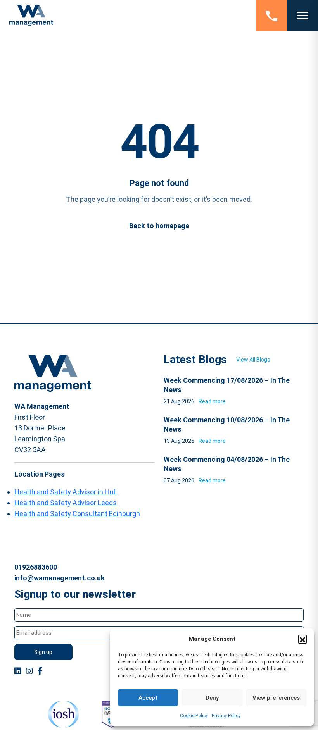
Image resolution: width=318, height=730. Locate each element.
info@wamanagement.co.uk (59, 578)
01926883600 (35, 567)
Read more (212, 401)
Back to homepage (159, 226)
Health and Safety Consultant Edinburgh (77, 514)
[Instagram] (29, 671)
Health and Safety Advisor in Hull (66, 492)
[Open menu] (302, 15)
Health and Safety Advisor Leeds (66, 503)
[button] (302, 639)
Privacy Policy (226, 715)
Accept (147, 697)
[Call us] (271, 15)
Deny (212, 697)
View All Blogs (253, 359)
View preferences (276, 697)
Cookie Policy (194, 715)
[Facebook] (40, 671)
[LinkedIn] (17, 671)
